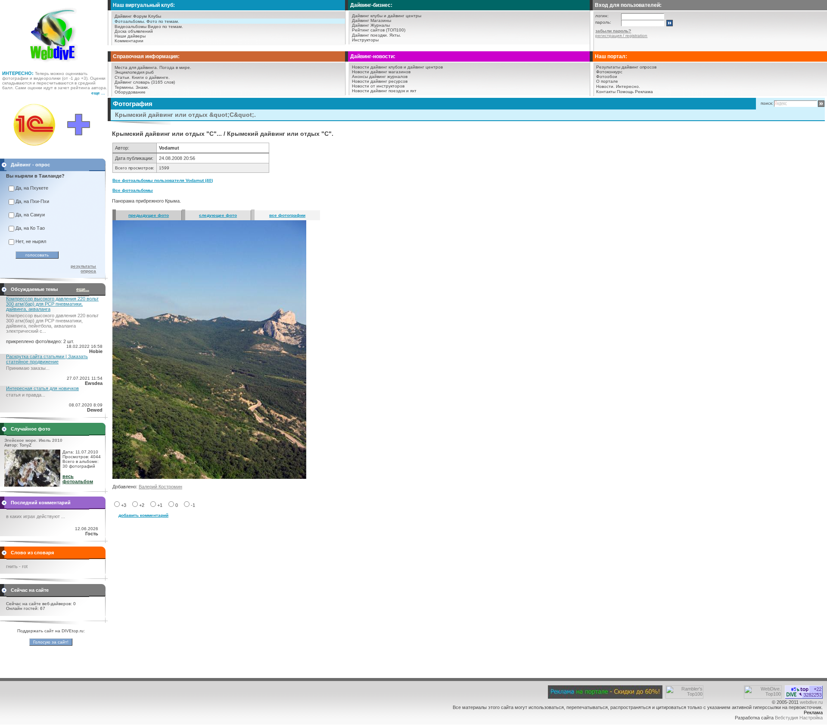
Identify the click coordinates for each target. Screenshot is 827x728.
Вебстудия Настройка (799, 717)
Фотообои (606, 76)
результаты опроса (83, 268)
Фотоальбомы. (130, 21)
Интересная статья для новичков (42, 388)
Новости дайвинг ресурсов (379, 81)
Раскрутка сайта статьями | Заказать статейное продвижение (47, 359)
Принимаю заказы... (28, 368)
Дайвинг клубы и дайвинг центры (386, 15)
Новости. (605, 86)
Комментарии (129, 40)
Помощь (625, 91)
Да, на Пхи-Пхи (32, 201)
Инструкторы (365, 39)
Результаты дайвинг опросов (626, 67)
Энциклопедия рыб (134, 72)
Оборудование (130, 92)
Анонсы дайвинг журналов (379, 76)
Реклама (644, 91)
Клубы (154, 16)
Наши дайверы (130, 36)
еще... (82, 289)
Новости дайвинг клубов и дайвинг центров (397, 67)
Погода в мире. (175, 67)
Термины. (124, 87)
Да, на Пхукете (32, 188)
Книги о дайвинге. (151, 77)
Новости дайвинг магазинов (381, 71)
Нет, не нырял (31, 241)
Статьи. (123, 77)
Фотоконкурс (609, 71)
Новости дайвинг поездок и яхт (384, 90)
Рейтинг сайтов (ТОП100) (378, 30)
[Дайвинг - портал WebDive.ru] (54, 64)
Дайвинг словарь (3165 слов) (145, 82)
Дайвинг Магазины (371, 20)
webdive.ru (811, 702)
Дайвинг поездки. (370, 35)
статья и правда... (25, 394)
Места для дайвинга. (136, 67)
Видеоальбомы (130, 26)
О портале (607, 81)
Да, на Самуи (30, 214)
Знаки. (142, 87)
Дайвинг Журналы (371, 25)
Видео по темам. (165, 26)
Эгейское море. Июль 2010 (33, 440)
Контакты (606, 91)
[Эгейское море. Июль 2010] (32, 484)
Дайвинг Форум (131, 16)
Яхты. (395, 35)
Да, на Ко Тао (30, 228)
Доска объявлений (134, 31)
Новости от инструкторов (378, 86)
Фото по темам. (162, 21)
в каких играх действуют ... (35, 516)
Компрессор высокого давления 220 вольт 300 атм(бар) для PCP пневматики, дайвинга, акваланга (52, 304)
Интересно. (628, 86)
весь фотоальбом (77, 479)
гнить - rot (17, 566)
